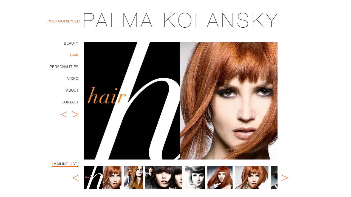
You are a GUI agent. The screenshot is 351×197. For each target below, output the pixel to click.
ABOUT (72, 90)
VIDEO (72, 79)
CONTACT (70, 102)
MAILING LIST (65, 164)
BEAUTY (71, 43)
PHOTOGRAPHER (63, 21)
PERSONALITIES (64, 67)
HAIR (74, 55)
